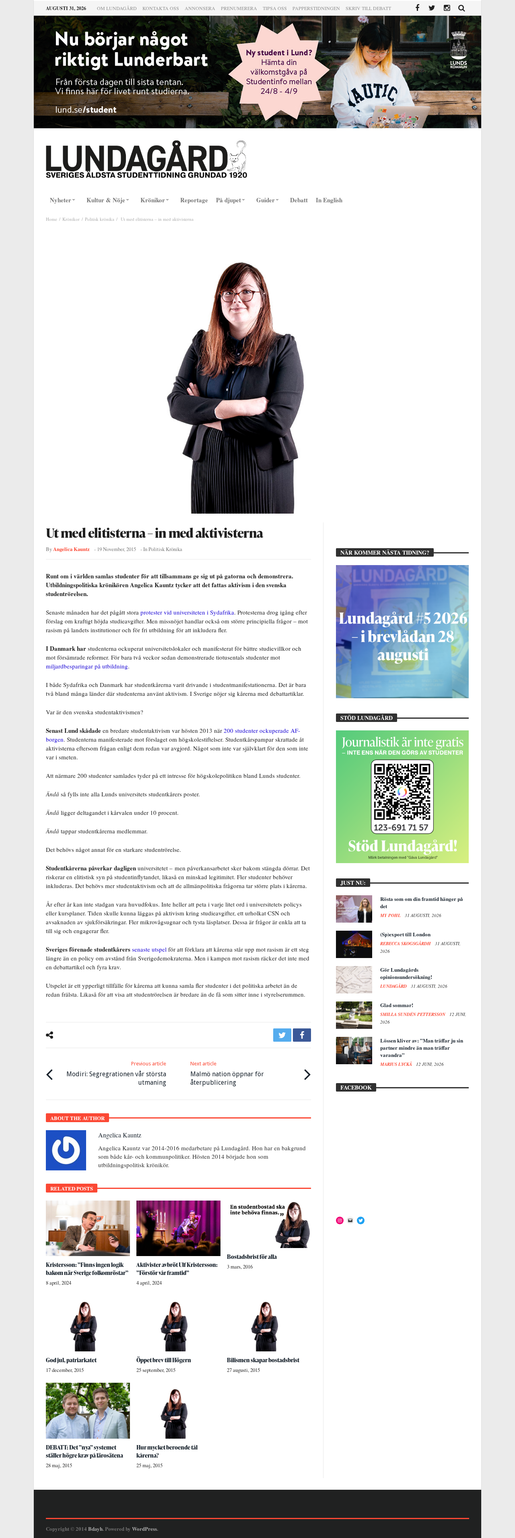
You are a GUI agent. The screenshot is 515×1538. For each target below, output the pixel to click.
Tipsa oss (275, 8)
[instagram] (446, 8)
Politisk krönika (99, 219)
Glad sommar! (396, 1005)
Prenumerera (239, 8)
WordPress (144, 1528)
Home (51, 219)
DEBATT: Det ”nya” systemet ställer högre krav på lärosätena (84, 1451)
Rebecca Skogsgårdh (406, 943)
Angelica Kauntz (71, 549)
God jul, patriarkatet (71, 1360)
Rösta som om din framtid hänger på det (421, 902)
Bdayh (95, 1528)
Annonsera (200, 8)
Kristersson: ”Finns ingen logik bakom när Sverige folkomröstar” (87, 1269)
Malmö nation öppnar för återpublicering (227, 1073)
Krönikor (71, 219)
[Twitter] (431, 8)
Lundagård (394, 986)
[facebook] (302, 1035)
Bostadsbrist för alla (252, 1256)
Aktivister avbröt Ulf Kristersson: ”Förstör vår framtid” (177, 1269)
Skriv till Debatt (368, 8)
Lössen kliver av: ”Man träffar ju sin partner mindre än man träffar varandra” (421, 1047)
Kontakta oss (160, 8)
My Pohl (391, 915)
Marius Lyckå (396, 1064)
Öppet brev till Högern (163, 1360)
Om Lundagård (117, 8)
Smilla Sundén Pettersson (413, 1014)
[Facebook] (417, 8)
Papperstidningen (316, 8)
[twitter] (282, 1035)
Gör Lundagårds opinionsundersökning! (406, 973)
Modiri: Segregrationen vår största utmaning (116, 1073)
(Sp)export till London (405, 934)
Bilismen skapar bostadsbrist (263, 1360)
